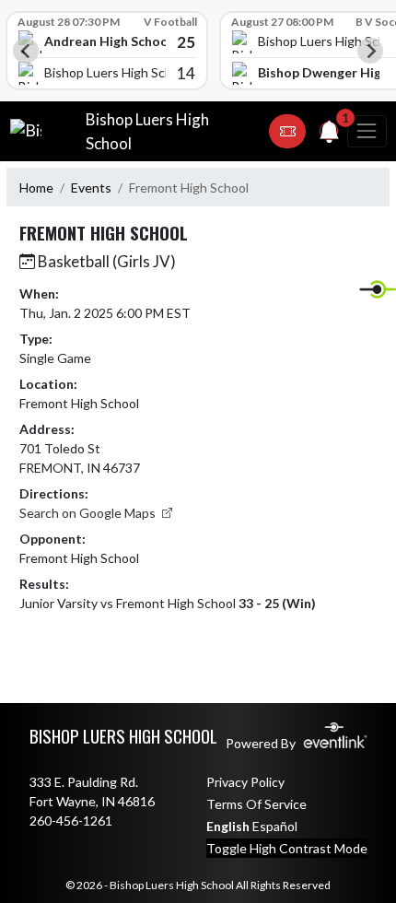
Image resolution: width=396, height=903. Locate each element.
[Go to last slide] (26, 51)
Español (274, 826)
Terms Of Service (256, 804)
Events (91, 187)
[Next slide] (370, 51)
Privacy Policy (245, 782)
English (228, 826)
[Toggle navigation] (366, 131)
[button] (287, 131)
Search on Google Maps (88, 513)
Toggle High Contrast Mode (286, 848)
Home (36, 187)
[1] (330, 135)
